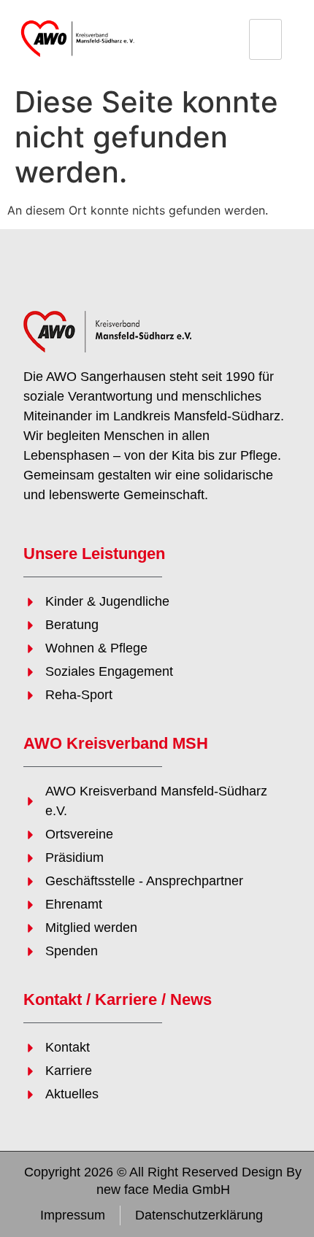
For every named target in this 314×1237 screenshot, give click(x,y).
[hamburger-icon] (265, 39)
